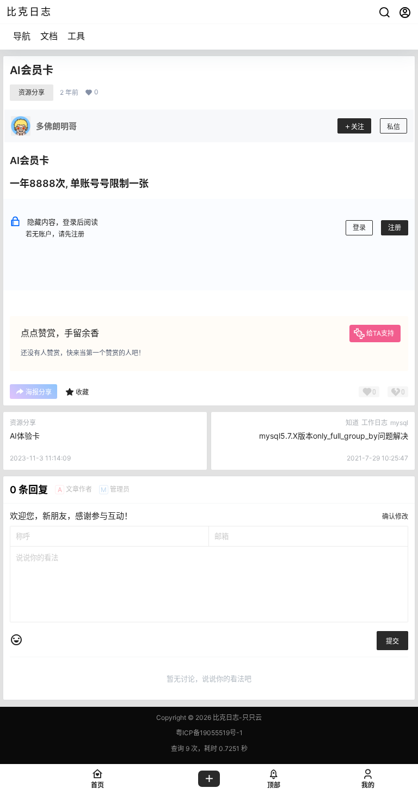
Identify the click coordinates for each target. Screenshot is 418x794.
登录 (359, 227)
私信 (393, 127)
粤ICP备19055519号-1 (209, 733)
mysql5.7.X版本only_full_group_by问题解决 (333, 435)
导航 (21, 36)
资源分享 (32, 92)
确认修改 (395, 516)
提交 (392, 641)
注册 (394, 227)
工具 (76, 36)
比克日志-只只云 (236, 717)
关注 (357, 127)
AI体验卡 (25, 435)
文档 (49, 36)
